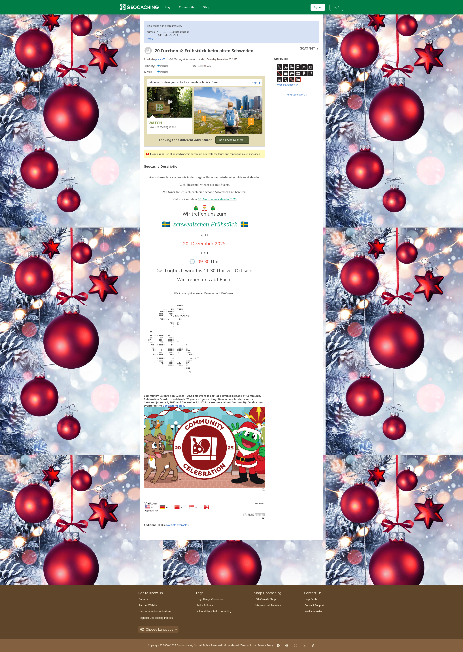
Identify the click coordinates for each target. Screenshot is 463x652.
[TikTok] (313, 645)
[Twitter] (304, 645)
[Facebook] (278, 645)
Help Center (311, 599)
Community (187, 7)
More (150, 38)
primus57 (160, 59)
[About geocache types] (148, 50)
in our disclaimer (250, 154)
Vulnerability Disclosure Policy (213, 611)
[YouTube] (287, 645)
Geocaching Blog (173, 405)
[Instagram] (295, 645)
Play (167, 7)
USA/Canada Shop (265, 599)
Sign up (318, 7)
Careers (143, 599)
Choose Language (159, 629)
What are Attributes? (287, 84)
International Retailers (268, 605)
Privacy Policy (265, 645)
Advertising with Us (297, 94)
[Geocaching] (139, 7)
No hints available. (177, 525)
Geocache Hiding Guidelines (155, 611)
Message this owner (184, 59)
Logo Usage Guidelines (209, 599)
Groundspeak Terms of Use (240, 645)
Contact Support (314, 605)
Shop (206, 7)
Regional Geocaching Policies (156, 617)
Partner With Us (148, 605)
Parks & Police (204, 605)
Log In (336, 7)
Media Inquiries (313, 611)
